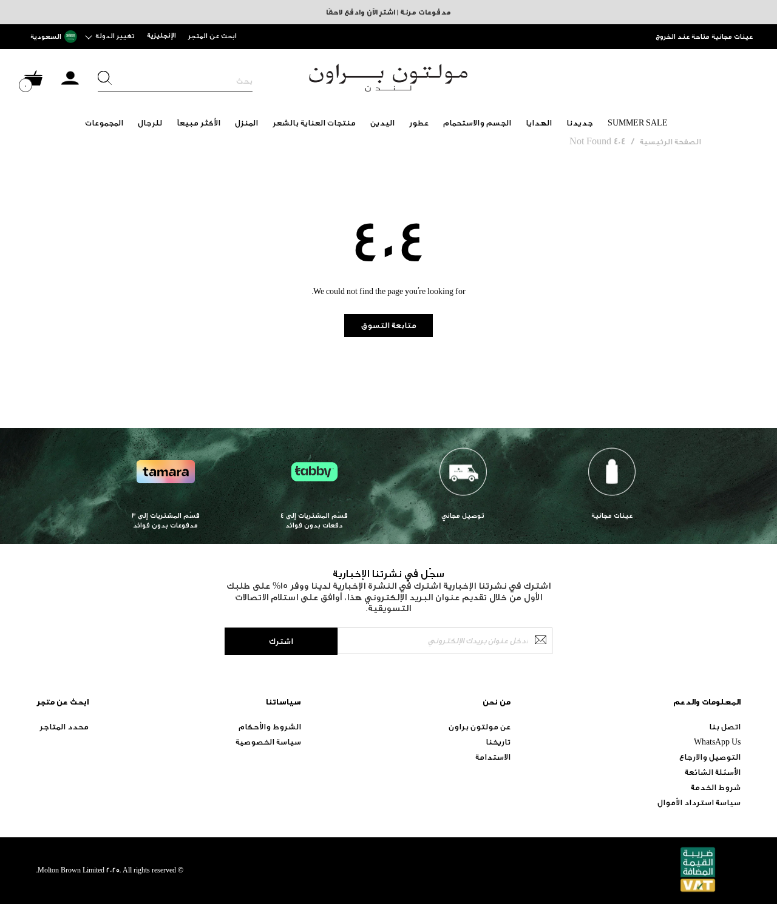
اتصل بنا (725, 726)
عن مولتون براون (480, 726)
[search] (175, 81)
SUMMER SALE (638, 122)
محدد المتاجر (64, 726)
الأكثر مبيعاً (198, 122)
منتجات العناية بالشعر (314, 122)
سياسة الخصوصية (268, 741)
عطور (419, 122)
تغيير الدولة (115, 36)
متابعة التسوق (388, 325)
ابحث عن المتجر (212, 36)
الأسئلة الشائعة (713, 772)
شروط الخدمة (716, 787)
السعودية (45, 37)
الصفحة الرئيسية (670, 141)
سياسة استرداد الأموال (699, 802)
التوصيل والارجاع (710, 757)
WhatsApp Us (717, 741)
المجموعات (104, 122)
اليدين (382, 122)
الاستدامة (493, 757)
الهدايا (539, 122)
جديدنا (579, 122)
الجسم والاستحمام (477, 122)
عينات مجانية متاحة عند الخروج (704, 37)
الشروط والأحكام (270, 726)
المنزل (246, 122)
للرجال (150, 122)
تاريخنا (498, 741)
